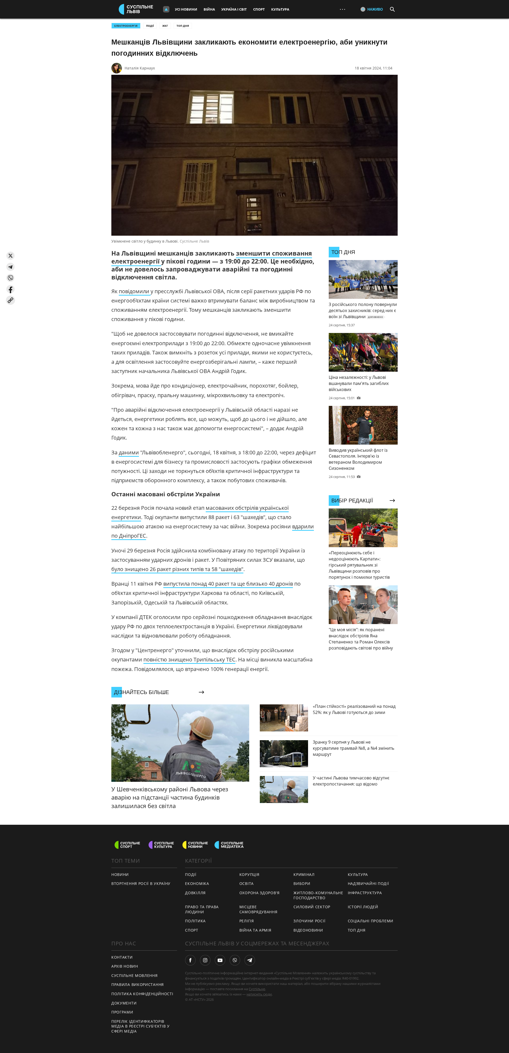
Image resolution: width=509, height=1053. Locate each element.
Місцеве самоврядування (258, 909)
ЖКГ (165, 26)
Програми (122, 1012)
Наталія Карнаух (140, 68)
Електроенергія (126, 26)
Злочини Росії (309, 920)
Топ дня (183, 26)
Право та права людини (202, 909)
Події (150, 26)
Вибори (301, 883)
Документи (124, 1003)
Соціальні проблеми (371, 920)
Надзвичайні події (368, 883)
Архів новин (124, 966)
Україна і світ (234, 9)
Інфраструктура (365, 892)
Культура (280, 9)
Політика (195, 920)
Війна (209, 9)
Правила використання (137, 984)
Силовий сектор (311, 906)
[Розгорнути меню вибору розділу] (166, 9)
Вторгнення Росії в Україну (140, 883)
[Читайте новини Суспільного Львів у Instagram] (205, 960)
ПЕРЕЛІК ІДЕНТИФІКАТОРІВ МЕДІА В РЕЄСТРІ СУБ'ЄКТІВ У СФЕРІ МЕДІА (140, 1026)
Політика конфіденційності (142, 993)
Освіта (246, 883)
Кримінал (304, 874)
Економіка (197, 883)
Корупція (249, 874)
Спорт (259, 9)
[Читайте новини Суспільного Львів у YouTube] (220, 960)
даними (129, 452)
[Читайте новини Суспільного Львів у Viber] (235, 960)
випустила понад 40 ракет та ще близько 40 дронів (228, 583)
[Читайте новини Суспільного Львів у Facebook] (190, 960)
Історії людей (363, 906)
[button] (10, 255)
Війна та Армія (255, 930)
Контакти (122, 957)
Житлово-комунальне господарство (318, 895)
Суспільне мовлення (134, 975)
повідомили (135, 291)
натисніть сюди (259, 994)
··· (342, 9)
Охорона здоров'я (259, 892)
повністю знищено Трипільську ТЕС (189, 659)
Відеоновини (308, 930)
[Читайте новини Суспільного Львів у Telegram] (249, 960)
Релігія (246, 920)
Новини (120, 874)
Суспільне (257, 988)
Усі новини (186, 9)
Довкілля (195, 892)
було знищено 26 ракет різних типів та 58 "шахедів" (177, 569)
